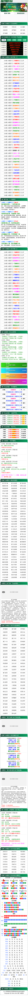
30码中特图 (5, 498)
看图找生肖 (5, 539)
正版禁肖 (23, 854)
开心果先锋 (5, 557)
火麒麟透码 (14, 491)
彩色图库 (5, 27)
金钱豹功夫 (5, 554)
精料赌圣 (14, 691)
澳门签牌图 (14, 549)
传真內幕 (5, 688)
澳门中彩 (22, 654)
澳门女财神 (14, 544)
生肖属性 (22, 27)
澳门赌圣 (22, 688)
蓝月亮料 (5, 685)
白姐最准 (5, 713)
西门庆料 (14, 644)
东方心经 (14, 663)
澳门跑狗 (22, 33)
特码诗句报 (23, 493)
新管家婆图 (23, 567)
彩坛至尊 (22, 685)
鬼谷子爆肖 (14, 564)
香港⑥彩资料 (20, 13)
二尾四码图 (14, 572)
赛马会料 (14, 713)
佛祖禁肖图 (14, 506)
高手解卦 (14, 30)
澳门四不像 (5, 483)
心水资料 (5, 669)
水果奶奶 (14, 666)
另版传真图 (23, 501)
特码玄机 (22, 663)
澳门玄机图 (23, 488)
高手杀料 (22, 635)
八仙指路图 (23, 574)
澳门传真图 (14, 483)
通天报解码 (5, 580)
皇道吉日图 (23, 559)
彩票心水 (22, 691)
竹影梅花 (5, 644)
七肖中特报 (23, 508)
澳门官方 (22, 676)
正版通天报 (23, 506)
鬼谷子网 (5, 710)
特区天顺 (14, 682)
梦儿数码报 (5, 516)
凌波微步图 (14, 531)
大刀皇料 (22, 660)
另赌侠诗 (5, 854)
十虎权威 (14, 685)
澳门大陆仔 (5, 526)
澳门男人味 (23, 534)
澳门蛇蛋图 (5, 536)
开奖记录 (14, 27)
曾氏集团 (5, 694)
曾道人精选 (14, 501)
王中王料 (14, 657)
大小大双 (23, 861)
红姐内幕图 (5, 529)
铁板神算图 (23, 569)
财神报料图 (5, 572)
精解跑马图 (5, 486)
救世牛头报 (14, 513)
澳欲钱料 (14, 856)
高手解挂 (22, 629)
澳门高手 (22, 666)
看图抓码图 (5, 541)
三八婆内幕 (5, 508)
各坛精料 (5, 682)
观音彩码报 (23, 564)
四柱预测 (5, 663)
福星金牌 (14, 647)
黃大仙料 (5, 701)
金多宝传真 (14, 559)
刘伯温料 (14, 672)
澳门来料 (5, 657)
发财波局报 (5, 534)
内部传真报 (5, 513)
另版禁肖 (5, 856)
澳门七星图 (23, 562)
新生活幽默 (23, 496)
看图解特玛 (14, 554)
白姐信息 (14, 694)
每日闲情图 (23, 547)
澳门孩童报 (23, 577)
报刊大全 (22, 632)
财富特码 (5, 864)
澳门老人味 (5, 544)
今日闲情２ (14, 557)
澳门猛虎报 (23, 552)
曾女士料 (22, 694)
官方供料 (22, 672)
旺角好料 (14, 651)
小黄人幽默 (14, 496)
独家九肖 (5, 635)
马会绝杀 (14, 707)
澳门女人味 (5, 549)
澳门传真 (22, 30)
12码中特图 (5, 574)
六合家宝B (14, 516)
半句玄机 (14, 867)
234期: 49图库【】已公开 (14, 60)
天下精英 (5, 676)
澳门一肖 (5, 641)
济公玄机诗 (23, 491)
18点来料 (22, 669)
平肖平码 (22, 704)
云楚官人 (14, 641)
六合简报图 (5, 519)
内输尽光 (14, 854)
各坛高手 (22, 701)
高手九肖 (5, 638)
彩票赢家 (14, 697)
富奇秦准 (22, 641)
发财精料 (22, 651)
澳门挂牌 (14, 629)
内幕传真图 (14, 547)
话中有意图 (23, 519)
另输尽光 (14, 864)
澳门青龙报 (23, 544)
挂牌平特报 (14, 508)
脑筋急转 (14, 859)
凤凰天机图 (14, 539)
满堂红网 (5, 697)
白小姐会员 (14, 529)
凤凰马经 (22, 679)
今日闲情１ (23, 554)
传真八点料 (14, 526)
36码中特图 (14, 534)
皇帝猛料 (22, 644)
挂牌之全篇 (23, 486)
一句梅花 (23, 867)
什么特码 (5, 859)
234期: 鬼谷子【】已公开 (14, 164)
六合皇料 (5, 660)
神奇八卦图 (14, 541)
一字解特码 (14, 493)
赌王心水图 (14, 569)
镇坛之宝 (5, 691)
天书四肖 (5, 861)
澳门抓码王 (14, 498)
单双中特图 (14, 574)
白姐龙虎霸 (14, 524)
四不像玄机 (5, 496)
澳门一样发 (5, 501)
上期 (3, 592)
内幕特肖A (23, 511)
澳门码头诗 (5, 552)
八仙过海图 (5, 577)
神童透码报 (5, 511)
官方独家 (22, 647)
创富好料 (5, 654)
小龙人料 (5, 666)
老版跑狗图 (14, 488)
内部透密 (14, 869)
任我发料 (14, 688)
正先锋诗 (5, 869)
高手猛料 (5, 704)
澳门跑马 (14, 33)
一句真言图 (5, 506)
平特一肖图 (5, 493)
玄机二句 (23, 869)
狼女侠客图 (23, 521)
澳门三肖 (22, 638)
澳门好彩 (5, 672)
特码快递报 (23, 503)
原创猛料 (14, 701)
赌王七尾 (14, 872)
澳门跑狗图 (14, 486)
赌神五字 (14, 861)
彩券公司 (5, 679)
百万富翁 (14, 679)
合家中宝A (23, 516)
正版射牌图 (14, 577)
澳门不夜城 (5, 567)
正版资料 (5, 30)
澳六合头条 (23, 549)
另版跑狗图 (5, 488)
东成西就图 (23, 572)
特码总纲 (23, 856)
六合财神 (22, 657)
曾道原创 (22, 710)
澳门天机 (23, 872)
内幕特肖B (14, 511)
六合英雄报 (14, 519)
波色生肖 (5, 851)
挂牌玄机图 (23, 536)
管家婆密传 (23, 524)
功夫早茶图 (5, 564)
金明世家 (14, 676)
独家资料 (14, 635)
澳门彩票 (5, 707)
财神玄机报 (5, 547)
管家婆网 (14, 710)
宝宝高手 (14, 669)
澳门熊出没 (23, 539)
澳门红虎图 (14, 562)
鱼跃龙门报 (5, 503)
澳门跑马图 (23, 483)
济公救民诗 (23, 557)
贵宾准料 (5, 651)
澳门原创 (22, 697)
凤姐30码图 (5, 524)
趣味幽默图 (23, 541)
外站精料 (14, 704)
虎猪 (14, 972)
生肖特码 (5, 867)
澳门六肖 (14, 638)
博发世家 (22, 682)
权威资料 (14, 632)
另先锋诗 (5, 872)
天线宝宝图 (23, 498)
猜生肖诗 (14, 851)
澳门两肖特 (14, 552)
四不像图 (5, 33)
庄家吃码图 (23, 531)
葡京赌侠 (14, 660)
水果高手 (14, 654)
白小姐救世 (14, 536)
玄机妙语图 (5, 491)
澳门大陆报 (5, 531)
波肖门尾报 (23, 526)
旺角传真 (5, 647)
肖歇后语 (23, 859)
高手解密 (5, 629)
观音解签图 (23, 513)
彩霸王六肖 (5, 521)
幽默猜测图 (5, 562)
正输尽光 (23, 864)
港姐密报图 (23, 529)
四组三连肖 (5, 559)
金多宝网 (22, 707)
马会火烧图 (14, 521)
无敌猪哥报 (14, 503)
